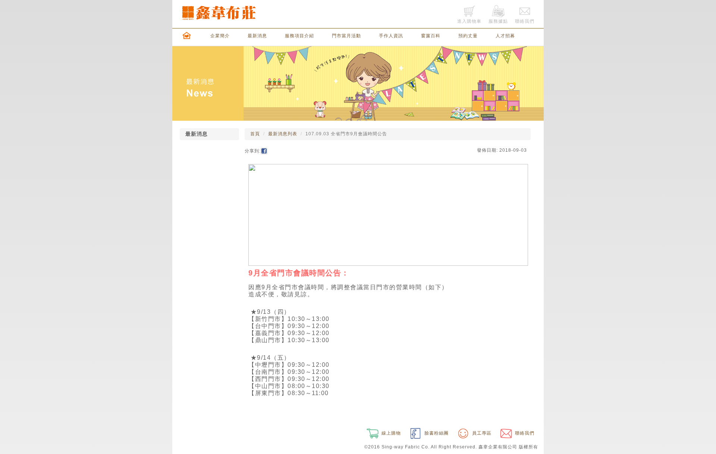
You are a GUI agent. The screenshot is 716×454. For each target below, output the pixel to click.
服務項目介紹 (299, 35)
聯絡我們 (524, 433)
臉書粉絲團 (436, 433)
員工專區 (481, 433)
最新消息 (257, 35)
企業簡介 (220, 35)
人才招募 (505, 35)
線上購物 (390, 433)
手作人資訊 (391, 35)
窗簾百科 (430, 35)
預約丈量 (468, 35)
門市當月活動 (346, 35)
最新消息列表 (282, 133)
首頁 (255, 133)
